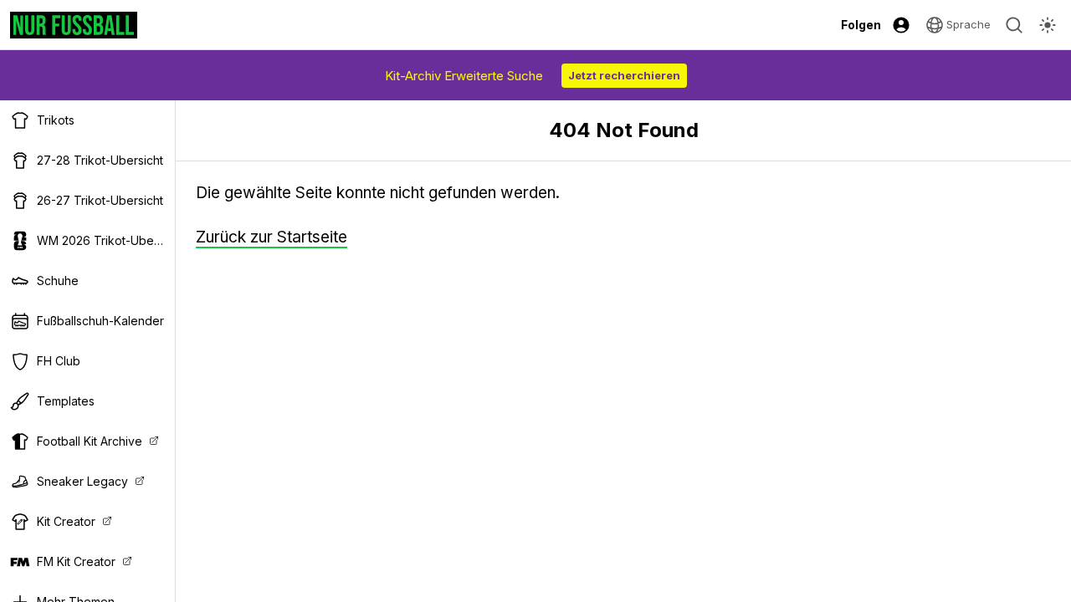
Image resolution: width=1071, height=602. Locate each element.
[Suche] (1014, 25)
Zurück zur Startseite (271, 237)
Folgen (861, 25)
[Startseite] (73, 25)
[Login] (901, 25)
